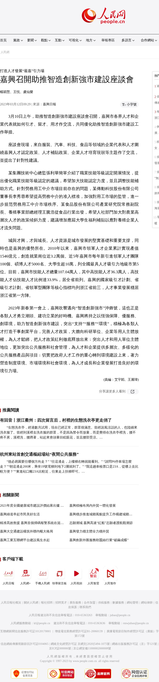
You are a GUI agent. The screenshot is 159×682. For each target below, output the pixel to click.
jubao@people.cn (120, 615)
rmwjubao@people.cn (136, 623)
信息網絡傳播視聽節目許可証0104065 (24, 643)
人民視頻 (76, 583)
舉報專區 (108, 40)
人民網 (5, 52)
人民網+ (25, 583)
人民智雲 (93, 583)
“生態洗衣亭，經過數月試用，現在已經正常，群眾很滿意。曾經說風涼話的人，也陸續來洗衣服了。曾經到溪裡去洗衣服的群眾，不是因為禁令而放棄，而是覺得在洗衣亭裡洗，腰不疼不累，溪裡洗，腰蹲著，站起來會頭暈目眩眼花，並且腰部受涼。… (68, 432)
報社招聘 (47, 602)
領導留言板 (59, 583)
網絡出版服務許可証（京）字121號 (134, 643)
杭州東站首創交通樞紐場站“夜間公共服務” (39, 454)
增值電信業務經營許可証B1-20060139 (79, 631)
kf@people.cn (42, 623)
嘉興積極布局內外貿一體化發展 (92, 505)
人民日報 (8, 583)
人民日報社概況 (11, 602)
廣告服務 (75, 602)
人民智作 (110, 583)
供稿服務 (104, 602)
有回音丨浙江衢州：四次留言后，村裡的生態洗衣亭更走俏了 (56, 420)
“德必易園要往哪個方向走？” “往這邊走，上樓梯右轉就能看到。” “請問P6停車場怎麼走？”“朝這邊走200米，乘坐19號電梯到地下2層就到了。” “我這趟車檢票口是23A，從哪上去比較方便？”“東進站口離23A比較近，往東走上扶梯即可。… (69, 466)
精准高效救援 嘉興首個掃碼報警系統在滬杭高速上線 (38, 523)
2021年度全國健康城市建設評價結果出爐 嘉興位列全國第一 (43, 505)
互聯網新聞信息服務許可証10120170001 (25, 631)
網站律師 (147, 602)
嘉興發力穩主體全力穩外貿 (89, 531)
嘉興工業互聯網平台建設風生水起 (25, 540)
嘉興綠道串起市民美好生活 (20, 514)
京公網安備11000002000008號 (92, 648)
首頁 (3, 40)
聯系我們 (85, 607)
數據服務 (118, 602)
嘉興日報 (49, 104)
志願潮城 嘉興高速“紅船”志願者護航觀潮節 (101, 523)
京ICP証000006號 (60, 648)
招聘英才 (61, 602)
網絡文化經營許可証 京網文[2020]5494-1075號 (80, 643)
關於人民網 (31, 602)
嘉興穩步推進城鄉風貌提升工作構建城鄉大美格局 (105, 514)
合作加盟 (89, 602)
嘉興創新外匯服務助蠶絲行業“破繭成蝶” (99, 540)
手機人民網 (42, 583)
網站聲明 (132, 602)
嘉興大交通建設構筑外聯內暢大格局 (26, 531)
